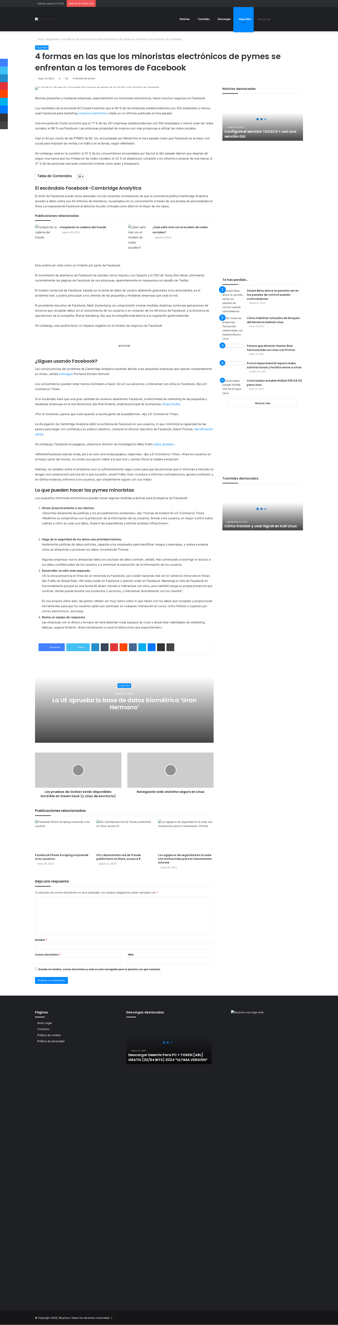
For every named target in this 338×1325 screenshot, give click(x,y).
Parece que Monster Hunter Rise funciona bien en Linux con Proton (271, 348)
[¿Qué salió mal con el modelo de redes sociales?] (139, 237)
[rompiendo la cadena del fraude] (46, 232)
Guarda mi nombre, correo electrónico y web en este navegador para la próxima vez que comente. (99, 969)
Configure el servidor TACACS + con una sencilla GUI (260, 134)
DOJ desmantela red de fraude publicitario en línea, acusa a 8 (118, 857)
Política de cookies (49, 1035)
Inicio (40, 39)
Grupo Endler (171, 404)
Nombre (41, 939)
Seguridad (244, 19)
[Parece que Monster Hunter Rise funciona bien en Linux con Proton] (233, 351)
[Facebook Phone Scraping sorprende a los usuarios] (63, 835)
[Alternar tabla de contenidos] (78, 176)
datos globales (164, 444)
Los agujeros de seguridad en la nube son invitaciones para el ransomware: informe (185, 858)
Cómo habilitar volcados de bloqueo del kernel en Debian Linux (273, 320)
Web (130, 954)
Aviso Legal (44, 1023)
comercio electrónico (93, 113)
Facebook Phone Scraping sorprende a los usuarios (61, 857)
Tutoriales (203, 19)
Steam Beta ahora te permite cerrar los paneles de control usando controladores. (273, 295)
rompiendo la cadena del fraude (83, 227)
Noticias (184, 19)
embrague (66, 374)
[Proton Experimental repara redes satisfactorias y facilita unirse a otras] (233, 368)
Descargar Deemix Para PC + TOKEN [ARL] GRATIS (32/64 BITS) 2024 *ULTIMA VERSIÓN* (168, 1057)
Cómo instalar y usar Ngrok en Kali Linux (260, 526)
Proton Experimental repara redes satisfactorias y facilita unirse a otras (274, 365)
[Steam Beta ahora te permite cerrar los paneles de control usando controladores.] (233, 301)
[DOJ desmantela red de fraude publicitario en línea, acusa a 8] (124, 835)
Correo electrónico (48, 954)
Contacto (43, 1029)
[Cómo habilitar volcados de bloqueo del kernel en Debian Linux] (233, 328)
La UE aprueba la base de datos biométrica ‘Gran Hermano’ (124, 703)
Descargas (224, 19)
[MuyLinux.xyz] (45, 19)
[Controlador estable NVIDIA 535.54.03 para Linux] (233, 387)
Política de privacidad (50, 1041)
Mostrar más (262, 403)
